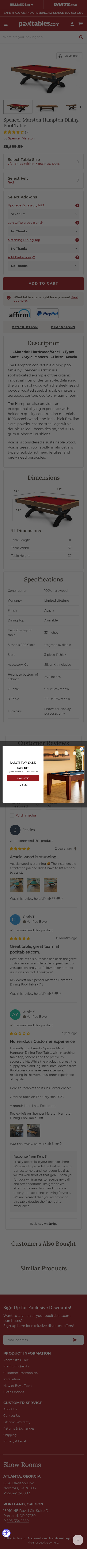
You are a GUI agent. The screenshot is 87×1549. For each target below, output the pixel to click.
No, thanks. (23, 785)
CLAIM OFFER (23, 778)
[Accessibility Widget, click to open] (6, 1533)
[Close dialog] (81, 749)
